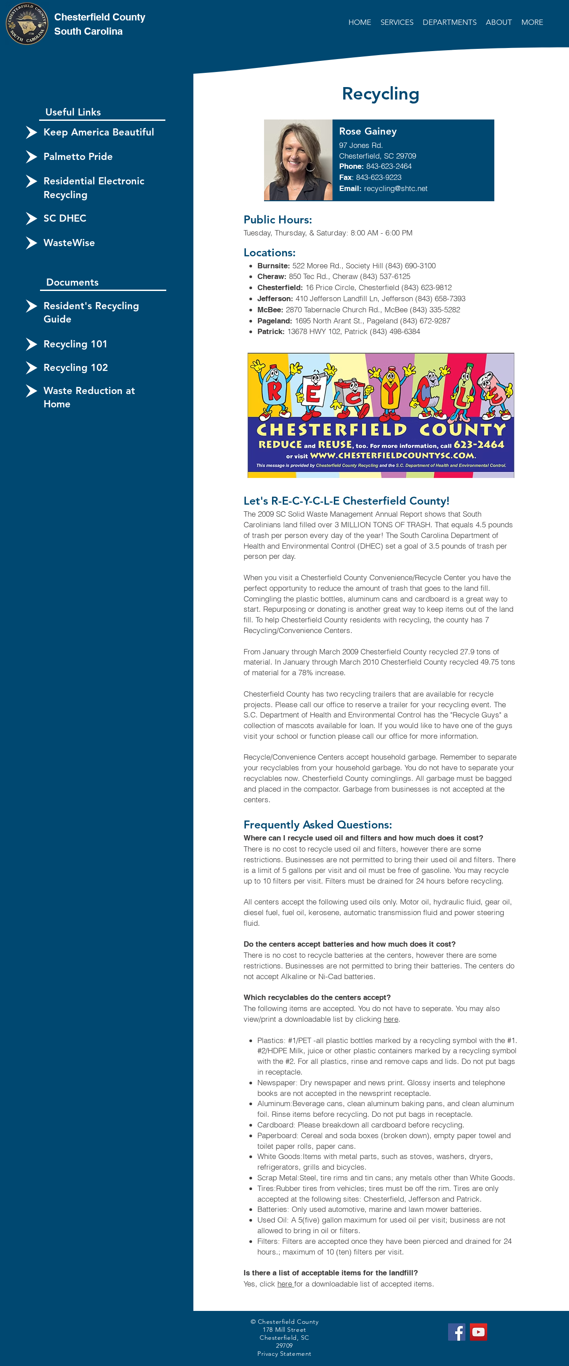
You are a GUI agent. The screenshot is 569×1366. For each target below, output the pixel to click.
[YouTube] (478, 1332)
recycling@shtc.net (396, 188)
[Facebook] (456, 1332)
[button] (397, 22)
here (391, 1019)
